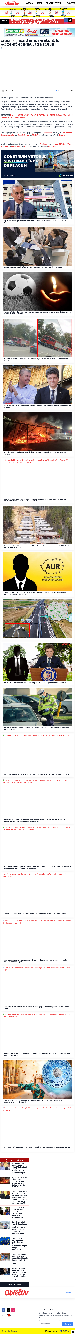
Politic (71, 3)
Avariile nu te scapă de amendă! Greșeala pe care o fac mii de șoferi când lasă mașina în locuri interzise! (36, 728)
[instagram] (66, 24)
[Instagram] (13, 1310)
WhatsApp (63, 135)
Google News (23, 135)
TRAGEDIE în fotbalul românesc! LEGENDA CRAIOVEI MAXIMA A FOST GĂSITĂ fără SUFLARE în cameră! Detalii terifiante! (37, 313)
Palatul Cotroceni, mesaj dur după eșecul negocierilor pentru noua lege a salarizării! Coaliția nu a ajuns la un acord (19, 1274)
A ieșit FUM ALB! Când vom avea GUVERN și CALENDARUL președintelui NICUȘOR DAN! (35, 683)
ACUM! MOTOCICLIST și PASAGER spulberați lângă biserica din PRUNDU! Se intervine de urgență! (36, 359)
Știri (39, 3)
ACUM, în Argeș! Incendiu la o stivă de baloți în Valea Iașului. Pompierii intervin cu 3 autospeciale (35, 914)
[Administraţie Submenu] (63, 3)
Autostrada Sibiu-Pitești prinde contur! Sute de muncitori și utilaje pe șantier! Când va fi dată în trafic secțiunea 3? (36, 546)
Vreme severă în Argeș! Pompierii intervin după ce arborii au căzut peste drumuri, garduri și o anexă (37, 1148)
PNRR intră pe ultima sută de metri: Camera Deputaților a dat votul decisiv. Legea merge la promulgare (19, 1243)
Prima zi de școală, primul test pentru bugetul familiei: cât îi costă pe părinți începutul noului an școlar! (20, 1259)
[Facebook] (3, 1310)
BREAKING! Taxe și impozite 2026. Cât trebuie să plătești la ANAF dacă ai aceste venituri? (36, 774)
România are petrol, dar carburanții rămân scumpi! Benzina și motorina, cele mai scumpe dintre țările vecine (37, 1054)
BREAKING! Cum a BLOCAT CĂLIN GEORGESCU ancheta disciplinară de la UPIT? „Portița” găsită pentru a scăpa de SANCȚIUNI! (34, 22)
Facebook (48, 132)
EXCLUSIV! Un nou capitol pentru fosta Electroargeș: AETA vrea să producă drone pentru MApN (36, 1007)
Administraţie (53, 3)
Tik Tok (35, 135)
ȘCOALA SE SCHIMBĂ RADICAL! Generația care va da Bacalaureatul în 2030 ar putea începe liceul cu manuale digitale (37, 961)
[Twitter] (8, 1310)
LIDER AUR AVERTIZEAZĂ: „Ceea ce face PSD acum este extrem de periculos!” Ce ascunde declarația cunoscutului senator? (36, 593)
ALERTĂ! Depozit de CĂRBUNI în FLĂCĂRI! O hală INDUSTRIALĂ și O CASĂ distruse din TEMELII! (35, 453)
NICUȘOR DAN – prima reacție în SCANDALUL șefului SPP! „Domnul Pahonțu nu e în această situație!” (37, 406)
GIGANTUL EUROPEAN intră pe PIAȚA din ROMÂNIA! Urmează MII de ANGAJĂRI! (33, 267)
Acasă (29, 3)
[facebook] (66, 20)
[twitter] (70, 20)
